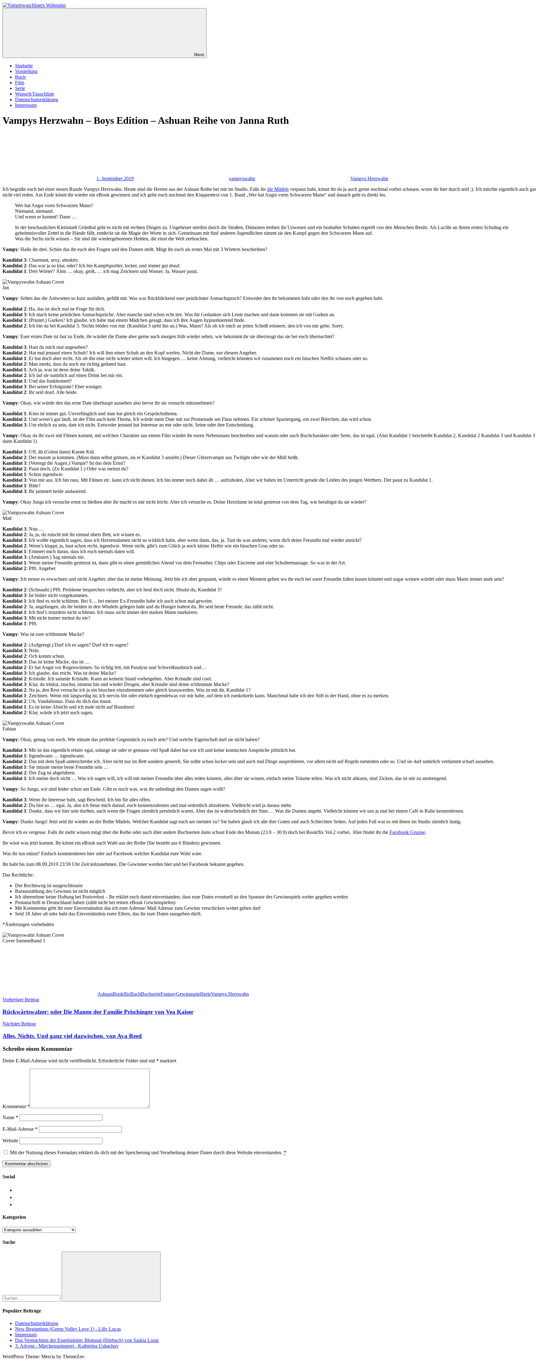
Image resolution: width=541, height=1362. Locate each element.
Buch (20, 77)
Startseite (24, 65)
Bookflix (121, 994)
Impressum (26, 105)
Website (10, 1140)
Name (10, 1117)
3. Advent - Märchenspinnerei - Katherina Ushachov (67, 1346)
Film (19, 82)
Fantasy (168, 994)
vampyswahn (242, 178)
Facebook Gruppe (407, 832)
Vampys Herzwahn (369, 178)
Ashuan (105, 994)
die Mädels (278, 189)
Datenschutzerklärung (36, 99)
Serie (20, 88)
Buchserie (151, 994)
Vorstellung (26, 71)
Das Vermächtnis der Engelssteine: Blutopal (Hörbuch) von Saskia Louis (87, 1340)
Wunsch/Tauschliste (34, 94)
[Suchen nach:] (32, 1298)
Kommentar (16, 1106)
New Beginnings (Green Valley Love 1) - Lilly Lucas (68, 1329)
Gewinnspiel (188, 994)
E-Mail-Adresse (20, 1129)
